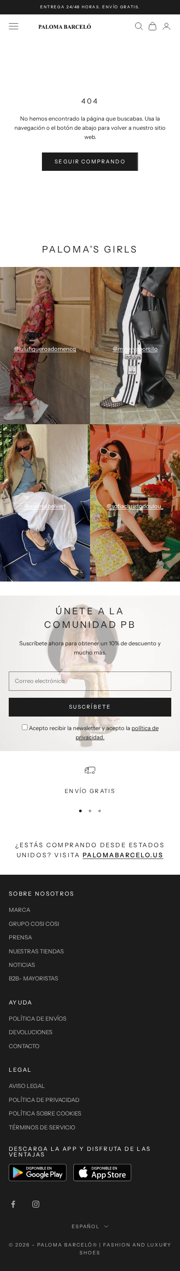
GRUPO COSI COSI (34, 923)
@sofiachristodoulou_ (135, 505)
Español (86, 1226)
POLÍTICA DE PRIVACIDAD (44, 1099)
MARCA (19, 909)
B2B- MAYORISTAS (33, 978)
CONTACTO (24, 1045)
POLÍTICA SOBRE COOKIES (45, 1113)
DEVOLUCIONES (30, 1032)
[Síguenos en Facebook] (13, 1204)
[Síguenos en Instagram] (35, 1204)
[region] (90, 780)
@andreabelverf (45, 505)
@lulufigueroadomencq (45, 348)
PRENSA (20, 937)
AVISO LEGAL (27, 1085)
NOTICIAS (22, 964)
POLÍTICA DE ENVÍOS (37, 1018)
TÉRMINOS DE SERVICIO (42, 1127)
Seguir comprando (90, 161)
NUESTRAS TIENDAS (36, 951)
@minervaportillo (135, 348)
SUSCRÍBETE (90, 706)
